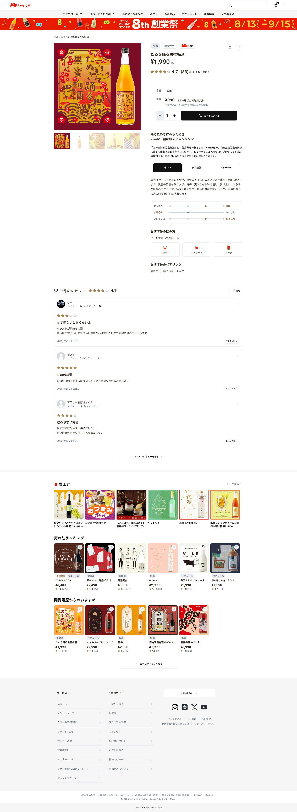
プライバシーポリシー (205, 723)
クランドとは (175, 719)
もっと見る (233, 484)
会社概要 (191, 719)
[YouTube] (204, 707)
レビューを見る (201, 71)
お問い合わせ (186, 693)
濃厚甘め (169, 46)
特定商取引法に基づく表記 (175, 723)
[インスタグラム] (175, 707)
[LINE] (185, 707)
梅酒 (63, 36)
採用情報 (206, 719)
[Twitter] (194, 707)
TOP (56, 36)
